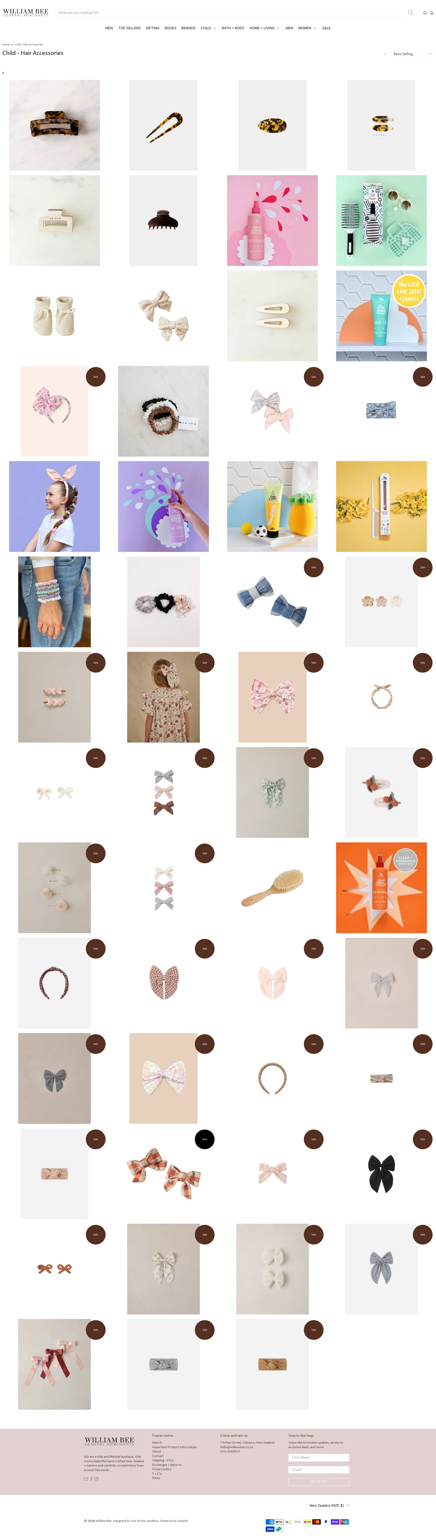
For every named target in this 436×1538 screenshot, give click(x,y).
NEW (109, 28)
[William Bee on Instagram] (96, 1480)
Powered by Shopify (174, 1521)
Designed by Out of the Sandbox (136, 1521)
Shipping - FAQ (162, 1460)
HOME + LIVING (262, 28)
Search (157, 1443)
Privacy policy (161, 1469)
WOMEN (304, 28)
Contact (158, 1456)
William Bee (103, 1521)
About (156, 1451)
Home (6, 44)
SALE (326, 28)
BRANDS (188, 28)
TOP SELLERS (129, 28)
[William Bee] (25, 13)
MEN (289, 28)
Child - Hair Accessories (29, 44)
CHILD (206, 28)
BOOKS (170, 28)
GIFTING (152, 28)
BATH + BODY (233, 28)
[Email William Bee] (86, 1480)
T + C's (156, 1474)
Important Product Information (174, 1447)
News (156, 1478)
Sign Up (319, 1481)
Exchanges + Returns (166, 1465)
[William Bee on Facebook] (91, 1480)
